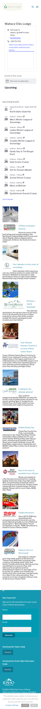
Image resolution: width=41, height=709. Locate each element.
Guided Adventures (26, 513)
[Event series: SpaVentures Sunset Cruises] (23, 191)
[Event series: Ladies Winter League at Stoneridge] (23, 127)
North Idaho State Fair (20, 111)
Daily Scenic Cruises (19, 162)
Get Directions (15, 38)
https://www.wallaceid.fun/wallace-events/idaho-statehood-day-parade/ (21, 47)
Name (5, 610)
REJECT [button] (34, 705)
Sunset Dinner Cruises (20, 177)
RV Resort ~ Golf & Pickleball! (31, 304)
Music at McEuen (18, 185)
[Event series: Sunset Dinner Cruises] (23, 175)
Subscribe (9, 635)
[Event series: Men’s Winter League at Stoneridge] (23, 116)
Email (5, 622)
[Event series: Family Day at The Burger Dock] (24, 148)
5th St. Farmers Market (21, 170)
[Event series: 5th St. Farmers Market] (23, 167)
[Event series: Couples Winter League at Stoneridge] (23, 138)
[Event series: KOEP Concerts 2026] (23, 183)
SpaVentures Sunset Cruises (23, 193)
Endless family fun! (26, 428)
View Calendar (8, 199)
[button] (37, 7)
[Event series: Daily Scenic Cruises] (24, 159)
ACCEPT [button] (25, 705)
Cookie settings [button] (12, 705)
